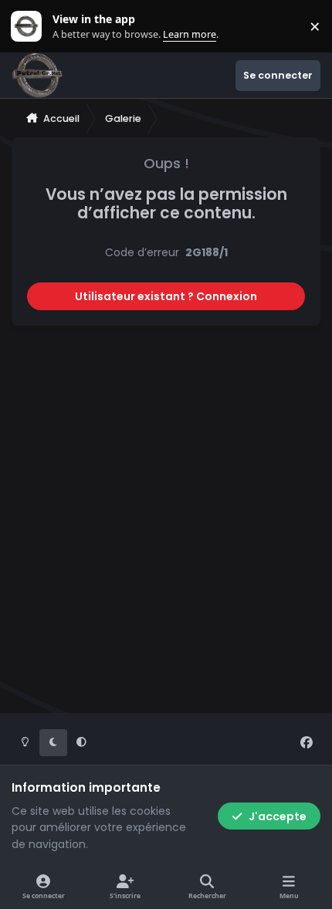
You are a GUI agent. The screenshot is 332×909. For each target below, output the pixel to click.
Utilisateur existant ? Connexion (166, 296)
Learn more (29, 26)
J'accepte (278, 816)
